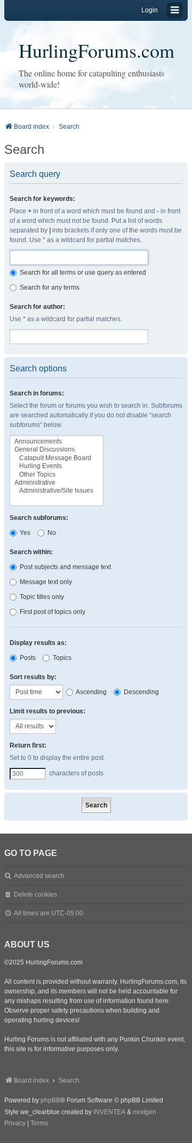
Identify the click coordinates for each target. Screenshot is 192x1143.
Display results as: (38, 643)
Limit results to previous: (47, 711)
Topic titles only (41, 597)
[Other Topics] (56, 475)
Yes (24, 532)
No (51, 532)
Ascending (91, 692)
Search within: (31, 552)
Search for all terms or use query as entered (82, 272)
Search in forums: (37, 393)
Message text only (45, 582)
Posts (27, 658)
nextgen (144, 1112)
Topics (61, 658)
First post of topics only (51, 612)
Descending (140, 692)
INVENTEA (109, 1112)
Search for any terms (48, 287)
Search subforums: (39, 518)
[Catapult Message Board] (56, 458)
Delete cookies (35, 894)
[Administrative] (56, 483)
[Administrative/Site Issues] (56, 491)
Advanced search (39, 876)
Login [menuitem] (149, 10)
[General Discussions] (56, 450)
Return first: (28, 745)
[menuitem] (15, 1124)
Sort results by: (33, 677)
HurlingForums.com (96, 50)
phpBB (50, 1100)
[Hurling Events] (56, 466)
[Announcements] (56, 442)
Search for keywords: (42, 199)
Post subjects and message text (64, 567)
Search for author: (37, 306)
